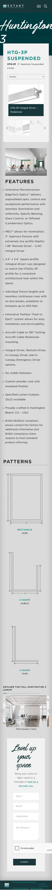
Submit (24, 862)
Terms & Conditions (43, 885)
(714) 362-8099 (21, 888)
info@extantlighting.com (25, 882)
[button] (38, 6)
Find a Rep (38, 888)
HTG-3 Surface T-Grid (26, 729)
